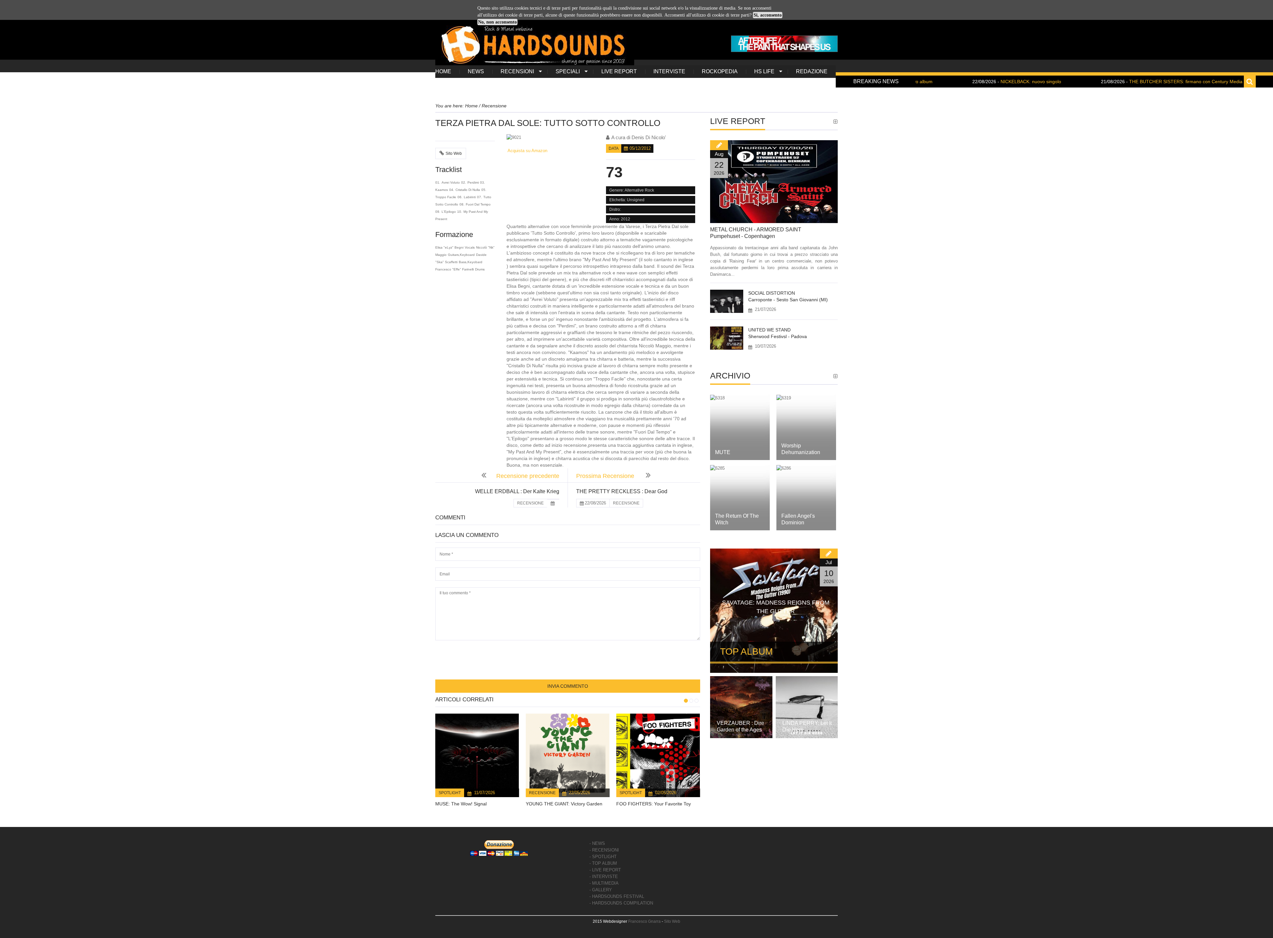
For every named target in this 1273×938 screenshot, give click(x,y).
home (443, 71)
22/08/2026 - (971, 81)
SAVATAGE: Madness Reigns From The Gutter (775, 607)
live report (619, 71)
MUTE (722, 452)
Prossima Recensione (606, 476)
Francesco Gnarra (644, 921)
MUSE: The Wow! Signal (461, 803)
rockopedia (720, 71)
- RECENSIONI (604, 850)
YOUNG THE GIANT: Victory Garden (564, 803)
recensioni (517, 71)
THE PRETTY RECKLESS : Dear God (621, 491)
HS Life (764, 71)
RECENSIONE (530, 503)
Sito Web (454, 153)
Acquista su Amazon (527, 150)
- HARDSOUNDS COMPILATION (621, 903)
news (476, 71)
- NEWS (597, 843)
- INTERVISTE (603, 876)
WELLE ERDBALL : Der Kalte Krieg (517, 491)
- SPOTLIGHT (603, 856)
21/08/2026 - (1126, 81)
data (614, 148)
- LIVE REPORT (605, 869)
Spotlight (450, 793)
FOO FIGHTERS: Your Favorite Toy (653, 803)
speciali (568, 71)
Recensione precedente (527, 476)
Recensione (542, 793)
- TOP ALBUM (603, 863)
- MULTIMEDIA (604, 883)
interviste (669, 71)
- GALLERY (600, 889)
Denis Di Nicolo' (649, 137)
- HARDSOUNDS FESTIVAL (616, 896)
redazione (811, 71)
